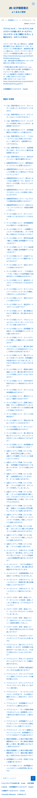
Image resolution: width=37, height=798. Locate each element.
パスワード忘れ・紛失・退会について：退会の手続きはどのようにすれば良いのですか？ (19, 629)
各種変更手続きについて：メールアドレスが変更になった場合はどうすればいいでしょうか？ (19, 171)
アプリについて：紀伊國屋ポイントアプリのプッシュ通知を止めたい (19, 704)
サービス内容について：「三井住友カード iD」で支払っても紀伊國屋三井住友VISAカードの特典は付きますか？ (19, 273)
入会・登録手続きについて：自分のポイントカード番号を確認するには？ (19, 157)
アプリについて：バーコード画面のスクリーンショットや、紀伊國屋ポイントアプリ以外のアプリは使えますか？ (19, 732)
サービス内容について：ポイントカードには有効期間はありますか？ (19, 427)
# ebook (4, 787)
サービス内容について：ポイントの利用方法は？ (19, 415)
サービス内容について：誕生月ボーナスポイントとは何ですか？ (19, 305)
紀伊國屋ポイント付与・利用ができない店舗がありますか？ (19, 760)
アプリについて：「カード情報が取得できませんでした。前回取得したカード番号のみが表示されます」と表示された (19, 713)
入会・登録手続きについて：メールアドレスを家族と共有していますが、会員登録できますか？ (19, 123)
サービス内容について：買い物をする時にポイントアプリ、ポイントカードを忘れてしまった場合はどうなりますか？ (19, 437)
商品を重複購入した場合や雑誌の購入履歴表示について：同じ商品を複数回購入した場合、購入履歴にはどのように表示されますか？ (19, 743)
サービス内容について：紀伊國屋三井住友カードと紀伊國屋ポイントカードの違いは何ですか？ (19, 331)
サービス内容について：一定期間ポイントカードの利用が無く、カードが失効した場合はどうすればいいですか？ (19, 231)
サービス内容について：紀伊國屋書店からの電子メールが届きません (19, 224)
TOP (3, 20)
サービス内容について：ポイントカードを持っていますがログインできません (19, 216)
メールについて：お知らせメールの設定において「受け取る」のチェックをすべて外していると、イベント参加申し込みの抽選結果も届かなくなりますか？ (19, 555)
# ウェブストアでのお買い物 (10, 783)
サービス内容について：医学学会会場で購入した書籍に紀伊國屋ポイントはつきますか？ (19, 240)
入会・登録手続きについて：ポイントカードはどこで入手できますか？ (19, 115)
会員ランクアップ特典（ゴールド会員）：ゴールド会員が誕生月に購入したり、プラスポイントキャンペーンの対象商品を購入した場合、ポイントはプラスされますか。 (19, 496)
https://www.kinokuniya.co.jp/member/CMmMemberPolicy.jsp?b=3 (18, 82)
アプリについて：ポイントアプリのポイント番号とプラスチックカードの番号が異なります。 (19, 676)
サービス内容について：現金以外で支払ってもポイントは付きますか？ (19, 421)
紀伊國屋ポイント (13, 20)
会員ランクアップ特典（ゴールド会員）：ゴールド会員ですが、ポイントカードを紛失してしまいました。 (19, 485)
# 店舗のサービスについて (10, 791)
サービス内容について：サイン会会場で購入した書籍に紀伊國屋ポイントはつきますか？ (19, 249)
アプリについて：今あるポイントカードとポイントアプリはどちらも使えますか (19, 638)
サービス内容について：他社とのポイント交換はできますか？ (19, 266)
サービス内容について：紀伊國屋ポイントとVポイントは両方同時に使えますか (19, 768)
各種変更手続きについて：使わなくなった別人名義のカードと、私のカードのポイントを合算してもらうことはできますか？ (19, 182)
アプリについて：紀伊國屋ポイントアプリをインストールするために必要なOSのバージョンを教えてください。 (19, 723)
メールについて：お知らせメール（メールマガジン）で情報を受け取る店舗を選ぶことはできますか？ (19, 582)
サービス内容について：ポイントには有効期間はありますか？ (19, 390)
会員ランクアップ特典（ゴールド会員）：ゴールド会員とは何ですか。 (19, 545)
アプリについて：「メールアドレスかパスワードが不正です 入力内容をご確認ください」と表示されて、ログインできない (19, 695)
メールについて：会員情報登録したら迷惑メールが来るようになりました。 (19, 574)
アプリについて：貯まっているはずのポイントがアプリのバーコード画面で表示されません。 (19, 661)
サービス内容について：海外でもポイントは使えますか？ (19, 299)
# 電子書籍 (30, 783)
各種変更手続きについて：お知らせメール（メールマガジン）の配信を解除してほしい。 (19, 207)
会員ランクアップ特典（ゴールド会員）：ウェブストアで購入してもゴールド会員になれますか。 (19, 537)
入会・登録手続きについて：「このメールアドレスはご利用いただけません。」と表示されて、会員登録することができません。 (19, 140)
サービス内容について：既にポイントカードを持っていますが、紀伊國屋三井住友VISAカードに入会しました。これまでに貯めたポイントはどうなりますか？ (19, 360)
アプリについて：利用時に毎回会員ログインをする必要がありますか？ (19, 668)
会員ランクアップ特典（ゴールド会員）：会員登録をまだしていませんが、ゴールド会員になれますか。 (19, 476)
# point (25, 89)
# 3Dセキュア (21, 794)
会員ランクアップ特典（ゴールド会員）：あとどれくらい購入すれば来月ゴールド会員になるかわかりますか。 (19, 528)
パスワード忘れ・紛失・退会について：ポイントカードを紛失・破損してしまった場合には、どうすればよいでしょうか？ (19, 601)
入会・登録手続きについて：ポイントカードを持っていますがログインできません (19, 108)
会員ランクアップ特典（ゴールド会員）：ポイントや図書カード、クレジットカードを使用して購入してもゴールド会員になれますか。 (19, 518)
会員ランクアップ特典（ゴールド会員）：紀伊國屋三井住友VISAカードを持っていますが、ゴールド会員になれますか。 (19, 466)
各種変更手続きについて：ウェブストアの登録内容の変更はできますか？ (19, 199)
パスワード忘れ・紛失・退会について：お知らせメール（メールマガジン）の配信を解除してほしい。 (19, 620)
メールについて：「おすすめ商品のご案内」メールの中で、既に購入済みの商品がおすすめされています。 (19, 567)
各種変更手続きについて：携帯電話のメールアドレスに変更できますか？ (19, 164)
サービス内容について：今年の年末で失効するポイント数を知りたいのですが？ (19, 383)
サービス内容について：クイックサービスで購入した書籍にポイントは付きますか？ (19, 340)
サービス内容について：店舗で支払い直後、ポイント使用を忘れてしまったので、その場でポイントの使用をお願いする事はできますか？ (19, 406)
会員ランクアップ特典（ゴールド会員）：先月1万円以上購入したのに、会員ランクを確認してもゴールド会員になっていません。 (19, 455)
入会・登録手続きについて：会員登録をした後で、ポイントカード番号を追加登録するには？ (19, 150)
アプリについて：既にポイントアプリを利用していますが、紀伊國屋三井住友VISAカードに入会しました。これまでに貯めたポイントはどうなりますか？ (19, 649)
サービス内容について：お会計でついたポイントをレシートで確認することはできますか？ (19, 258)
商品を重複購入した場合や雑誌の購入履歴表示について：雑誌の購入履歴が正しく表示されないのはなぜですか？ (19, 753)
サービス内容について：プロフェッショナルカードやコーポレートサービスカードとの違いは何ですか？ (19, 322)
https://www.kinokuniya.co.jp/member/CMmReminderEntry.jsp (18, 57)
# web (23, 783)
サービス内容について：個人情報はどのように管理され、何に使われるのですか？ (19, 313)
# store (22, 791)
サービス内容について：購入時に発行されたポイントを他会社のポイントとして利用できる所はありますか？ (19, 349)
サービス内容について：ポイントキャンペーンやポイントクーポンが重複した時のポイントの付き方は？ (19, 291)
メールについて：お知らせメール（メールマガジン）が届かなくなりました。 (19, 591)
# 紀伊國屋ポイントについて (12, 89)
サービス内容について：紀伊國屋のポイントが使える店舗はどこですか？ (19, 445)
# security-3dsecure (9, 794)
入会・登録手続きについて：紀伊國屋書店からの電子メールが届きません (19, 131)
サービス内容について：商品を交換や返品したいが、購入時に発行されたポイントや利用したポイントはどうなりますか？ (19, 373)
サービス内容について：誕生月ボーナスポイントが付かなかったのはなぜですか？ (19, 282)
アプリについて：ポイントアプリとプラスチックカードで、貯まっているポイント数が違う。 (19, 685)
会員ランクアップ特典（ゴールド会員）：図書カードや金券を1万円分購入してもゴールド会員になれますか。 (19, 508)
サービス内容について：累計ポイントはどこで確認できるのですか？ (19, 397)
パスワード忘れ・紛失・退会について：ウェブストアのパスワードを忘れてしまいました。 (19, 611)
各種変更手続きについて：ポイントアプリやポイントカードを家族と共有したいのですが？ (19, 192)
